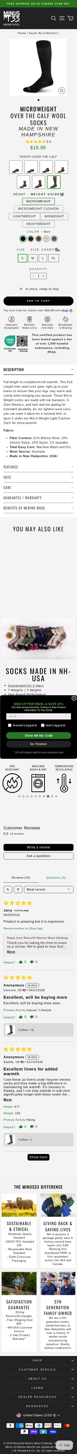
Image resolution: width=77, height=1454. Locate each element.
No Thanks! (38, 744)
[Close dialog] (74, 698)
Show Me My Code (38, 735)
